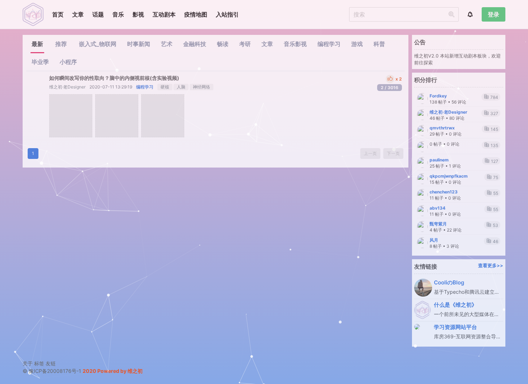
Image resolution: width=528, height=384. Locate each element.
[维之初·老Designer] (37, 82)
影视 (138, 14)
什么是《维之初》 (455, 304)
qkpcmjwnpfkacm (449, 176)
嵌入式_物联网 (97, 43)
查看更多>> (490, 265)
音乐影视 (295, 43)
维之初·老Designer (67, 87)
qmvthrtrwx (442, 128)
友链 (51, 363)
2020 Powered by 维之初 (113, 371)
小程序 (68, 61)
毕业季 (40, 61)
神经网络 (201, 87)
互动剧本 (164, 14)
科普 (379, 43)
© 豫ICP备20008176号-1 (53, 371)
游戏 (357, 43)
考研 (245, 43)
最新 (37, 43)
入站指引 (227, 14)
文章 (78, 14)
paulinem (439, 160)
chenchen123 (444, 192)
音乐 (118, 14)
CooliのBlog (449, 282)
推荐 (61, 43)
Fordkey (438, 96)
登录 (493, 14)
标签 (39, 363)
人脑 (181, 87)
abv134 (437, 208)
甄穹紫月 (438, 224)
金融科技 (194, 43)
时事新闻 (138, 43)
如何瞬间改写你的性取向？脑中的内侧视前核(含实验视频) (114, 78)
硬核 (165, 87)
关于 (28, 363)
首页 (58, 14)
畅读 (222, 43)
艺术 (166, 43)
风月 (434, 240)
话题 (98, 14)
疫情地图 (195, 14)
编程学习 (329, 43)
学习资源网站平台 (455, 327)
